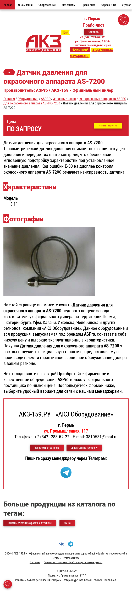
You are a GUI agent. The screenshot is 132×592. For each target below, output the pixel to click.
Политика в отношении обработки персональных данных (73, 562)
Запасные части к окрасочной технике (30, 523)
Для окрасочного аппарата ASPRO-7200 (31, 103)
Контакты (35, 562)
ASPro (67, 523)
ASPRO (46, 98)
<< (9, 72)
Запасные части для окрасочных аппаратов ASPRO (89, 98)
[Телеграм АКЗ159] (66, 476)
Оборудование (28, 98)
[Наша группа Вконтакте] (61, 545)
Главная (9, 98)
